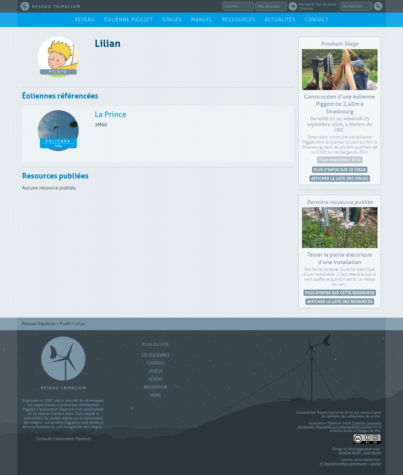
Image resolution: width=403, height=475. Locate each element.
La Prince (111, 115)
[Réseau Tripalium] (50, 6)
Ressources (238, 20)
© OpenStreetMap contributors (343, 463)
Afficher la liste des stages (339, 178)
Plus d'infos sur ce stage (340, 169)
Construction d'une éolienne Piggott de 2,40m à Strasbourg (339, 104)
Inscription (155, 387)
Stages (172, 20)
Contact (316, 20)
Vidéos (155, 371)
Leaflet (375, 463)
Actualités (280, 20)
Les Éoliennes (155, 355)
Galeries (155, 363)
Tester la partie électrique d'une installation (339, 258)
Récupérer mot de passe (317, 4)
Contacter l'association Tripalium (63, 438)
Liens (155, 395)
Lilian (108, 42)
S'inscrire (306, 8)
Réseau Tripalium (38, 323)
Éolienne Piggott (128, 20)
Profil (65, 323)
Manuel (202, 20)
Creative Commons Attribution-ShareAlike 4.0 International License (339, 425)
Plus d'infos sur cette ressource (339, 293)
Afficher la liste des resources (339, 301)
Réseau (85, 20)
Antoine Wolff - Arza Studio (360, 452)
